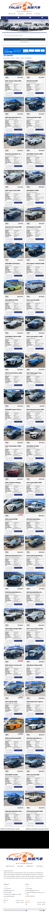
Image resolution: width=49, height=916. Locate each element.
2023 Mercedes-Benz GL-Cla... (13, 592)
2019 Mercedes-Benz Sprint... (33, 519)
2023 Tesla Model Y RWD (13, 446)
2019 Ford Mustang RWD (13, 738)
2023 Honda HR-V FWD (33, 117)
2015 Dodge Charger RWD (13, 628)
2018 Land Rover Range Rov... (12, 483)
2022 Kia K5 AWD (32, 81)
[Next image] (23, 71)
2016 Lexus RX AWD (32, 774)
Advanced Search (24, 39)
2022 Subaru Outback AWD (35, 263)
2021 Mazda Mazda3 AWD (34, 811)
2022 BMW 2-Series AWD (34, 154)
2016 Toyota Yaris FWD (12, 190)
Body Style (29, 58)
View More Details (9, 129)
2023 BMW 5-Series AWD (13, 336)
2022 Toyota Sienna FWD (34, 628)
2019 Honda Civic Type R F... (34, 702)
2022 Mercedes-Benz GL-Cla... (13, 118)
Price (13, 58)
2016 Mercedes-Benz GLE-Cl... (13, 811)
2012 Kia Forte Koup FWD (13, 227)
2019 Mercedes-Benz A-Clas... (33, 738)
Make (17, 58)
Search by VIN (26, 52)
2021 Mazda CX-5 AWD (33, 227)
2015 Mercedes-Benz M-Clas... (34, 592)
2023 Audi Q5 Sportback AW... (34, 556)
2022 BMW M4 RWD (11, 300)
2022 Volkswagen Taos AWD (33, 373)
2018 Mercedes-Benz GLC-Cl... (13, 556)
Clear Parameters (24, 42)
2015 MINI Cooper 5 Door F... (13, 410)
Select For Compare (9, 131)
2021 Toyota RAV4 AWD (34, 482)
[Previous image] (5, 71)
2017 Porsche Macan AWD (13, 373)
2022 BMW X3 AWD (11, 774)
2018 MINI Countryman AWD (12, 264)
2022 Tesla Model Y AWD (34, 336)
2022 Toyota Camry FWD (13, 81)
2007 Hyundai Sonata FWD (35, 409)
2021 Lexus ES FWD (11, 519)
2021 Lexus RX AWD (32, 300)
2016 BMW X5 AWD (32, 446)
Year (8, 58)
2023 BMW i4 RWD (32, 190)
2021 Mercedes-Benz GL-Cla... (13, 154)
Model (22, 58)
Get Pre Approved (18, 93)
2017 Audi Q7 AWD (11, 701)
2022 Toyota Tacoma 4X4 (13, 665)
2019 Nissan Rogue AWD (34, 665)
